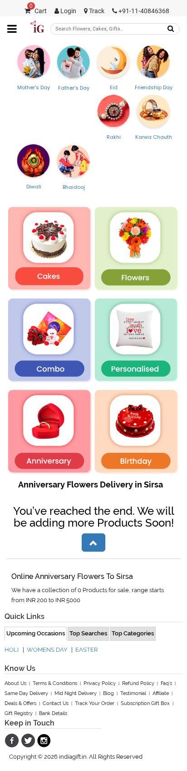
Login (67, 11)
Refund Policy (138, 683)
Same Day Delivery (26, 693)
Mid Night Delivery (75, 693)
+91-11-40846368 (143, 11)
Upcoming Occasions (35, 633)
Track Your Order (94, 703)
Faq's (166, 683)
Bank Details (53, 713)
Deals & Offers (20, 703)
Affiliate (161, 693)
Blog (108, 693)
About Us (15, 683)
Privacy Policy (100, 683)
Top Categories (133, 633)
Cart (38, 11)
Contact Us (56, 703)
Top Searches (88, 633)
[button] (93, 542)
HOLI (12, 649)
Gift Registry (19, 713)
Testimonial (133, 693)
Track (96, 11)
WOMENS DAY (47, 649)
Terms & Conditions (55, 683)
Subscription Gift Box (145, 703)
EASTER (86, 649)
